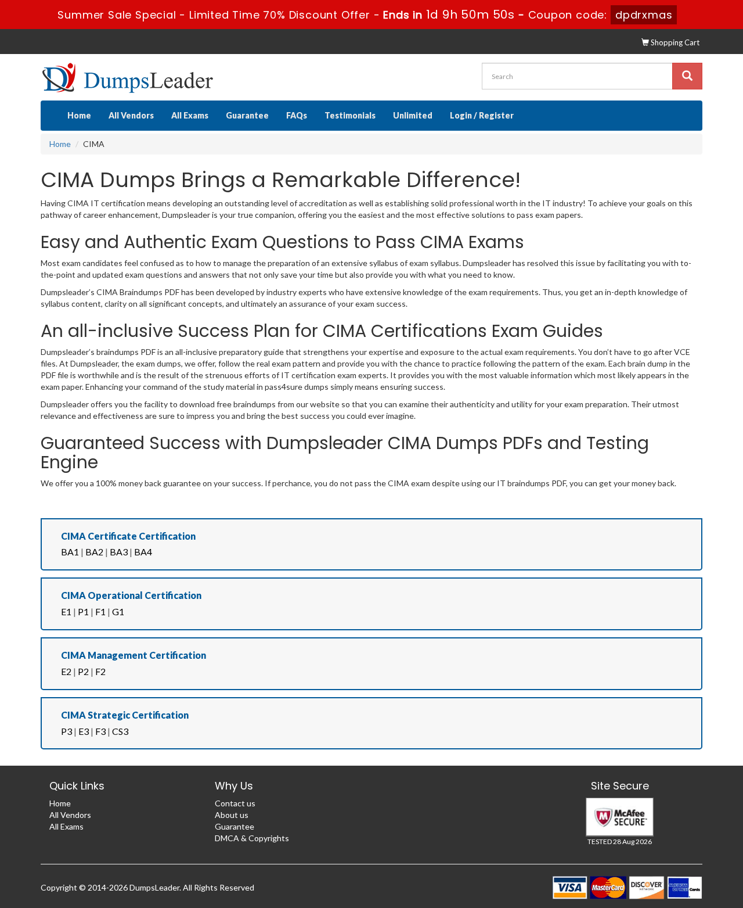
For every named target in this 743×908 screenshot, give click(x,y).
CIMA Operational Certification (131, 595)
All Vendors (131, 115)
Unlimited (412, 115)
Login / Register (482, 115)
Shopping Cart (674, 42)
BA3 (119, 551)
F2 (100, 671)
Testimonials (350, 115)
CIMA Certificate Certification (128, 535)
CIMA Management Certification (133, 655)
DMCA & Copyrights (252, 838)
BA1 (70, 551)
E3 (83, 731)
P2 (83, 671)
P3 (66, 731)
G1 (118, 611)
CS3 (120, 731)
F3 (100, 731)
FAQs (296, 115)
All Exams (189, 115)
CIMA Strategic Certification (125, 714)
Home (79, 115)
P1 (83, 611)
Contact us (235, 803)
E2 (66, 671)
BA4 (143, 551)
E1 (66, 611)
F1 (100, 611)
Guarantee (247, 115)
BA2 (94, 551)
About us (231, 815)
